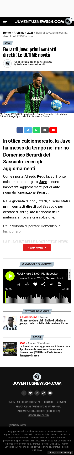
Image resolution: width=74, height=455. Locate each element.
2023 (30, 32)
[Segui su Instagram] (37, 393)
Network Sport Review (38, 415)
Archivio (19, 32)
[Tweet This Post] (28, 130)
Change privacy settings (60, 452)
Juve (43, 182)
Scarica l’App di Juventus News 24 (24, 402)
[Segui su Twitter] (30, 393)
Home (7, 32)
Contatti (48, 402)
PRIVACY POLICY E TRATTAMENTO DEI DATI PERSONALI (38, 406)
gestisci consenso (17, 425)
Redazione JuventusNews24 (31, 64)
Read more (35, 247)
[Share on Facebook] (20, 130)
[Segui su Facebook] (24, 393)
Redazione (61, 402)
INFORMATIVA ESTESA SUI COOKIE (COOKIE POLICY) (39, 411)
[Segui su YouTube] (50, 393)
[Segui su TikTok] (43, 393)
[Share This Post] (37, 130)
